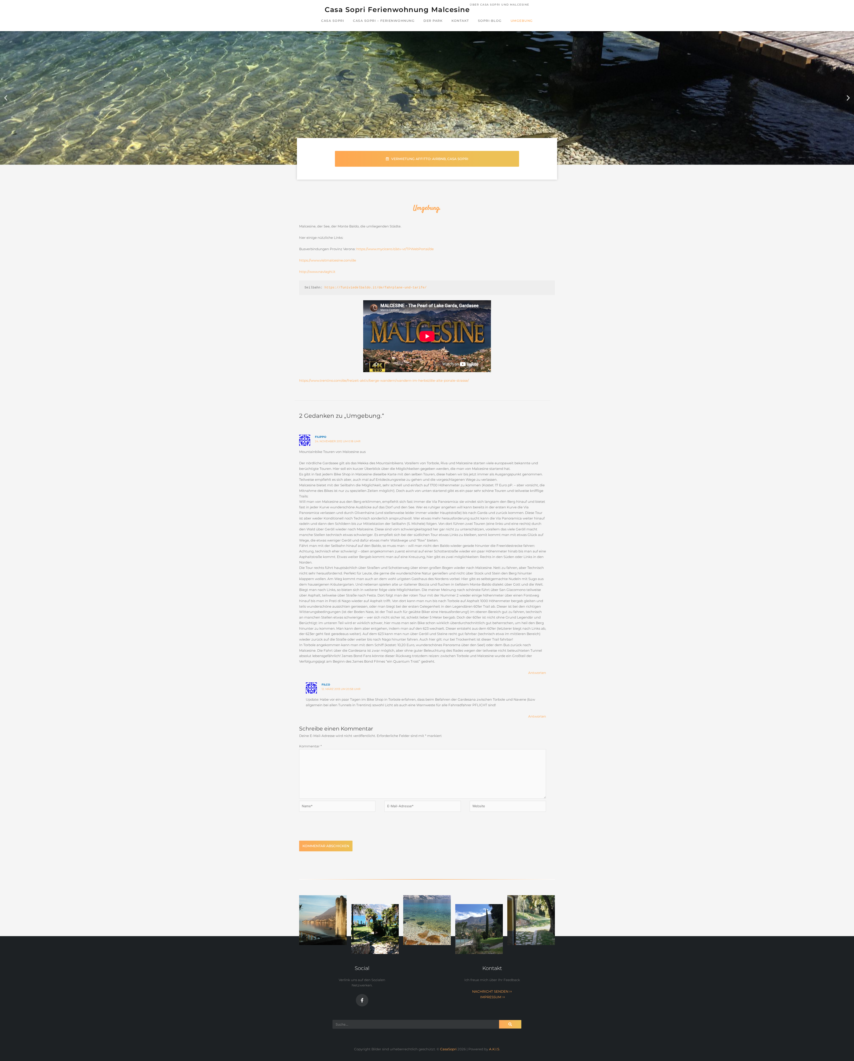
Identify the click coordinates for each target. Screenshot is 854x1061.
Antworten (537, 673)
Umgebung (522, 21)
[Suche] (510, 1024)
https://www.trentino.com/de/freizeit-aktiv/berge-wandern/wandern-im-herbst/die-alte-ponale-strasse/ (384, 380)
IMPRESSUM (492, 997)
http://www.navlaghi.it (317, 272)
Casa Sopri (332, 21)
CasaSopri (448, 1049)
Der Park (433, 21)
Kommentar (310, 746)
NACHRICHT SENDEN (492, 991)
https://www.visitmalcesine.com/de (327, 260)
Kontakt (460, 21)
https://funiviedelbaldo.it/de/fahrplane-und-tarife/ (375, 288)
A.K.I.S (494, 1049)
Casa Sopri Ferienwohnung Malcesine (397, 9)
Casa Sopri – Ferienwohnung (384, 21)
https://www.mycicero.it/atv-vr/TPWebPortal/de (395, 249)
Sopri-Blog (490, 21)
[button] (5, 97)
